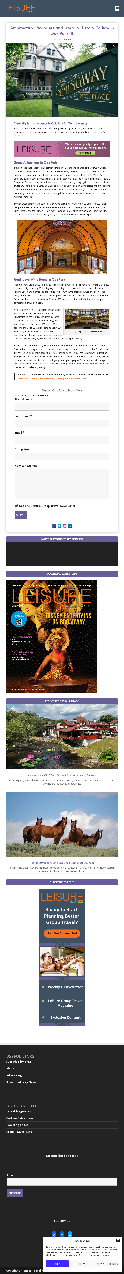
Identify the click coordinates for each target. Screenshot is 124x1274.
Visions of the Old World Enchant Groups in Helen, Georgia (62, 775)
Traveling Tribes (17, 1125)
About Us (12, 1068)
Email (19, 432)
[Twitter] (59, 526)
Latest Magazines (18, 1111)
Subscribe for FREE (18, 1061)
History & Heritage (62, 39)
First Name (23, 399)
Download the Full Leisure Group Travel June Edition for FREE (52, 378)
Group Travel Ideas (19, 1132)
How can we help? (27, 465)
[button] (117, 1240)
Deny (82, 1263)
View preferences (107, 1263)
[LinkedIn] (70, 526)
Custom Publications (20, 1118)
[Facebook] (54, 526)
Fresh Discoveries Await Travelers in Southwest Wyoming (62, 862)
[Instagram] (65, 526)
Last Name (23, 416)
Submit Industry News (21, 1082)
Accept (57, 1263)
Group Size (22, 449)
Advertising (14, 1075)
